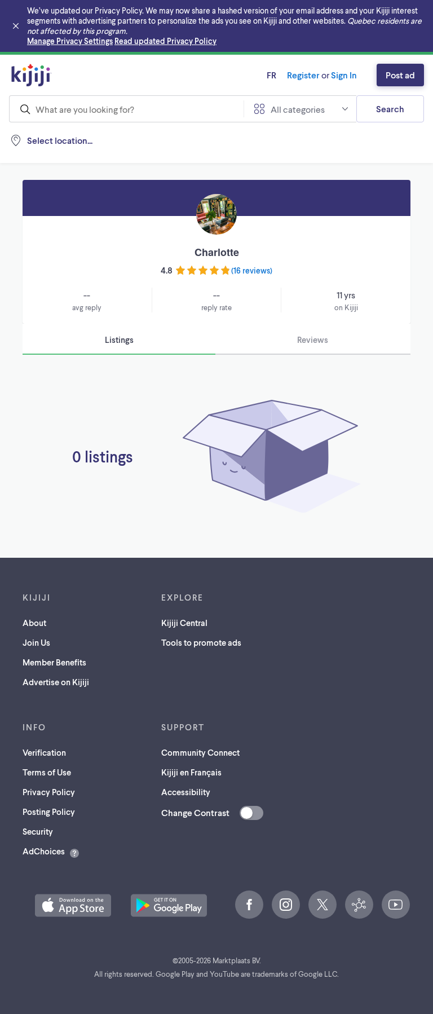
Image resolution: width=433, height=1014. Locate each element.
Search (390, 108)
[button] (73, 905)
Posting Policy (49, 811)
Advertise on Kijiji (56, 682)
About (34, 623)
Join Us (36, 642)
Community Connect (200, 752)
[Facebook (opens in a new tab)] (249, 904)
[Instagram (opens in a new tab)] (286, 904)
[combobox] (126, 108)
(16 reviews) (251, 270)
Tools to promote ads (201, 642)
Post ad (400, 74)
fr (271, 74)
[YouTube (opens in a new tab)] (396, 904)
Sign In (344, 74)
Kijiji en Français (191, 772)
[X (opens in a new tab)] (322, 904)
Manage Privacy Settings (70, 41)
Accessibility (185, 792)
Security (38, 831)
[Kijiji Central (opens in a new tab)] (359, 904)
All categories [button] (298, 109)
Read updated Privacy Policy (165, 41)
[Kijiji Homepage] (31, 75)
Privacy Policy (49, 792)
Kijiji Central (184, 623)
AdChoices (44, 851)
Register (303, 74)
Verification (44, 752)
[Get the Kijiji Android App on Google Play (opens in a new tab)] (169, 905)
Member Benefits (54, 662)
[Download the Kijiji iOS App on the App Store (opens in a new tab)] (73, 905)
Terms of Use (47, 772)
